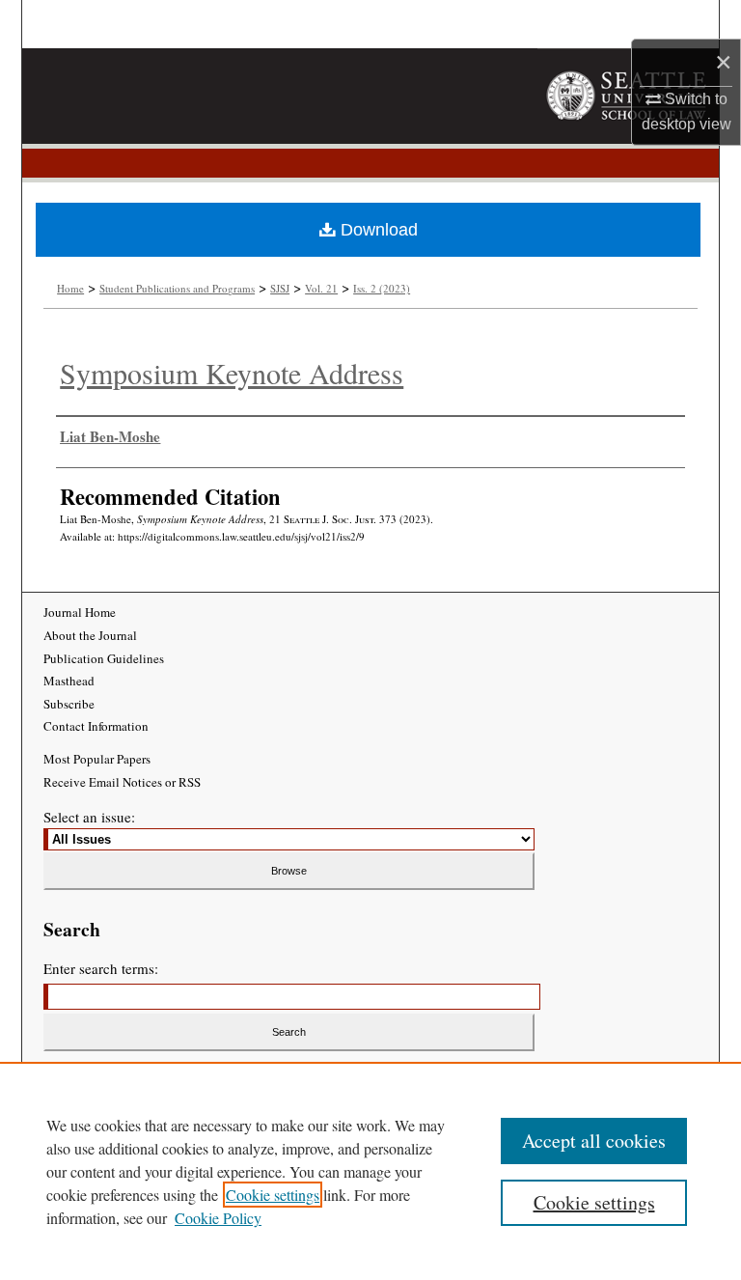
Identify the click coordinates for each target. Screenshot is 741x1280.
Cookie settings (272, 1194)
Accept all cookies (594, 1140)
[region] (370, 1171)
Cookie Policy (218, 1218)
